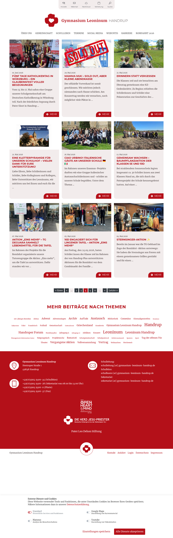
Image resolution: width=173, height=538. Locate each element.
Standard (48, 512)
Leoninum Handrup (140, 332)
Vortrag (103, 342)
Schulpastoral (103, 338)
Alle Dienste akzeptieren (129, 531)
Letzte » (113, 290)
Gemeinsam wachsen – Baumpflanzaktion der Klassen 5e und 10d (134, 160)
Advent (46, 318)
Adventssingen (59, 319)
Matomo (45, 521)
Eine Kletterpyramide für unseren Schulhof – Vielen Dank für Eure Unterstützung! (32, 162)
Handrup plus (51, 333)
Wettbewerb (127, 343)
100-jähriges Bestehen (22, 319)
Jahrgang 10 (76, 333)
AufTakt (84, 318)
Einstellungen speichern (96, 531)
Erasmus (156, 319)
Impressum (156, 453)
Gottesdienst (69, 326)
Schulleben (63, 33)
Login (131, 453)
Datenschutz (142, 453)
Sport (137, 338)
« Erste (59, 290)
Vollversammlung (86, 342)
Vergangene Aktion (62, 342)
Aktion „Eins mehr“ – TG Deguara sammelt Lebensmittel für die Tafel (32, 242)
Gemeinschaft (44, 33)
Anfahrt (122, 453)
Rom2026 (72, 338)
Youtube (103, 521)
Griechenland (85, 325)
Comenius (126, 318)
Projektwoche (58, 338)
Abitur (36, 319)
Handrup (153, 324)
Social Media (95, 33)
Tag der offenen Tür (152, 338)
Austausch (98, 318)
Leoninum (113, 332)
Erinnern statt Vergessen (136, 76)
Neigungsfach (43, 338)
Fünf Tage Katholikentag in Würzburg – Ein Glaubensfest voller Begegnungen (32, 80)
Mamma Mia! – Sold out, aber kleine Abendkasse (85, 77)
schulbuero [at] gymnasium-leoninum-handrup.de (127, 373)
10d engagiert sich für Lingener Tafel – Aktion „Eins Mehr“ (85, 242)
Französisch (32, 326)
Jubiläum (87, 333)
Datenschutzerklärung (78, 504)
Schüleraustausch (118, 338)
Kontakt (111, 453)
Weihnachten (116, 343)
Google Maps (104, 512)
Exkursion (15, 326)
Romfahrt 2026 (145, 33)
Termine (79, 33)
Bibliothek (113, 319)
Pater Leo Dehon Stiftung (86, 431)
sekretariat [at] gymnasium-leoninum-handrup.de (127, 381)
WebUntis (112, 33)
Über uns (26, 33)
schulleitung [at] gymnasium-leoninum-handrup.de (128, 365)
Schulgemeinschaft (87, 338)
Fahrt (23, 326)
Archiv (73, 318)
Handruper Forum (31, 332)
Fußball (43, 325)
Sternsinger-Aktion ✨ (133, 239)
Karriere (126, 33)
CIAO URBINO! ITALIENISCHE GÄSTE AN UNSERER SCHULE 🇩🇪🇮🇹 (85, 160)
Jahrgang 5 (64, 333)
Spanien (129, 338)
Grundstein (99, 326)
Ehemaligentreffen (142, 319)
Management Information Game (22, 338)
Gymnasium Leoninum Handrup (124, 325)
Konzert (96, 333)
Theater (44, 342)
